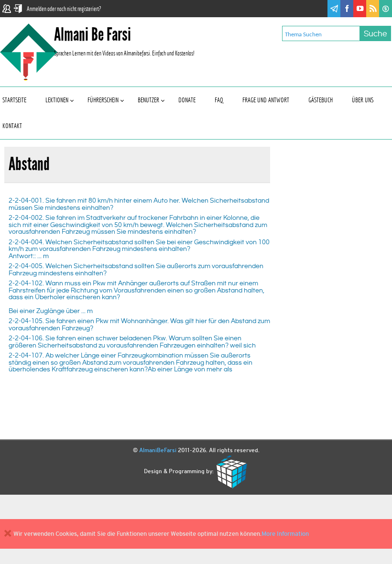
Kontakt (12, 126)
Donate (187, 100)
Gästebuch (320, 100)
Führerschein (103, 100)
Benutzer (148, 100)
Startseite (14, 100)
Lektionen (56, 100)
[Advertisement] (335, 233)
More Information (285, 534)
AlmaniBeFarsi (157, 450)
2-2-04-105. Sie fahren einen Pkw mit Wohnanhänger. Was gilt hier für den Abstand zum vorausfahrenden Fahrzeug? (139, 324)
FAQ (219, 100)
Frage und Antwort (265, 100)
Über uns (362, 100)
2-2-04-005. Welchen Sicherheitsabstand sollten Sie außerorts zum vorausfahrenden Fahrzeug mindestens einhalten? (136, 269)
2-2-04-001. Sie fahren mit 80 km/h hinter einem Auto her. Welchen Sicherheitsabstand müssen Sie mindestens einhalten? (139, 204)
